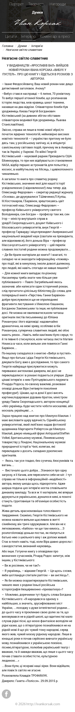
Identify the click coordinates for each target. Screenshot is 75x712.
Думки (37, 12)
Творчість (36, 4)
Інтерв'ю (28, 36)
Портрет (16, 4)
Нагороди (58, 4)
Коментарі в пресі (55, 36)
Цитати (11, 36)
